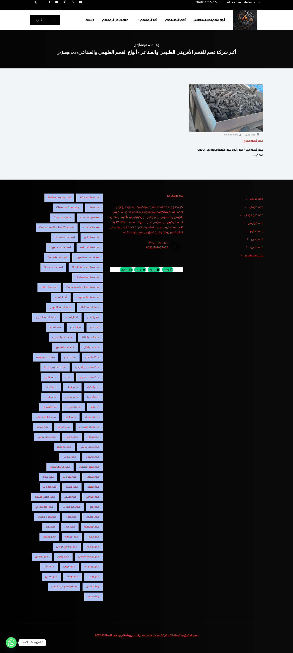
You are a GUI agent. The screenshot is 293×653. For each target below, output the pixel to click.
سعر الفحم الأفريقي (62, 337)
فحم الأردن (50, 397)
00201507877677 (206, 3)
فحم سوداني (70, 477)
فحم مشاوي (256, 231)
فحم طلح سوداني (253, 215)
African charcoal (89, 197)
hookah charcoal (65, 237)
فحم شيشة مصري (253, 140)
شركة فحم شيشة (45, 357)
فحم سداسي (69, 457)
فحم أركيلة (51, 387)
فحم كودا (71, 517)
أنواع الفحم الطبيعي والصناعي (209, 20)
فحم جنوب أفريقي (46, 437)
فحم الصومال (92, 417)
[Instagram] (65, 2)
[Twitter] (73, 2)
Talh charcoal (49, 287)
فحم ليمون (93, 536)
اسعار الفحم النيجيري (46, 317)
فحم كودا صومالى (46, 517)
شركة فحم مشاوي (89, 377)
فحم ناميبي (69, 566)
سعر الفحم (55, 327)
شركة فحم (70, 357)
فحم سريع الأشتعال (89, 467)
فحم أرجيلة (72, 387)
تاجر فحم (94, 327)
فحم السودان (50, 407)
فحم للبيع (51, 527)
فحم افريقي (256, 199)
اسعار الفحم (72, 317)
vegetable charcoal (87, 297)
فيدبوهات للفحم (254, 255)
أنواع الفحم (93, 317)
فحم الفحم (43, 427)
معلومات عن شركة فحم (115, 20)
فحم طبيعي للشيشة (45, 497)
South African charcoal (85, 267)
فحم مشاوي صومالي (88, 556)
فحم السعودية (74, 407)
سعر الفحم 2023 (90, 337)
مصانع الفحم (92, 586)
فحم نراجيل (93, 576)
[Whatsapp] (11, 642)
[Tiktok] (49, 2)
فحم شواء (48, 477)
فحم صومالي (256, 207)
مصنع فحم (93, 596)
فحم (68, 377)
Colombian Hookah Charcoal (56, 227)
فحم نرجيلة (72, 576)
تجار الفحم (75, 327)
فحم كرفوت (92, 517)
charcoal (94, 207)
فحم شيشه (72, 487)
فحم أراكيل (93, 387)
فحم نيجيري (256, 247)
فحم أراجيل (50, 377)
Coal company (62, 217)
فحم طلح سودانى (71, 507)
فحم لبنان (70, 527)
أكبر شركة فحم (148, 20)
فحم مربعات (71, 536)
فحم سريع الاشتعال (60, 467)
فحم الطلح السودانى (46, 417)
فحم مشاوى (49, 536)
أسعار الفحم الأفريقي (60, 307)
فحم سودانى (92, 477)
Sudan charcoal (53, 267)
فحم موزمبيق (92, 566)
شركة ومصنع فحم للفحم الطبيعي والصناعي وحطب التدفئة (135, 635)
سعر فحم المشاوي (65, 347)
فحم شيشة (93, 487)
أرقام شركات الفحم (175, 20)
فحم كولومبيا (91, 527)
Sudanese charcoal (87, 277)
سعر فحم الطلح (91, 347)
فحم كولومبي (255, 223)
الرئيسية (90, 20)
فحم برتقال (93, 437)
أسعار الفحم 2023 (90, 307)
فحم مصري (250, 135)
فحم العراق (64, 427)
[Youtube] (57, 2)
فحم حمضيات (92, 457)
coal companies (89, 217)
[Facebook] (81, 2)
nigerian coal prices (87, 257)
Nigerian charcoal (60, 247)
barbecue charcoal (59, 197)
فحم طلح (94, 507)
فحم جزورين (72, 437)
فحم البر (95, 407)
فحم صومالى (50, 487)
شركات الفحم (92, 357)
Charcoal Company (68, 207)
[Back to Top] (284, 646)
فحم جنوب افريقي (90, 447)
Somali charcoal (57, 257)
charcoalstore (231, 135)
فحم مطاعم (41, 556)
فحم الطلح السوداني (89, 427)
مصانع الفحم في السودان (64, 586)
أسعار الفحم (61, 297)
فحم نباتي (49, 566)
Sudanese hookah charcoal (82, 287)
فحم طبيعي (70, 497)
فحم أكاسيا (93, 397)
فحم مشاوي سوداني (66, 546)
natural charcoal (89, 247)
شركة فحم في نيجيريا (55, 367)
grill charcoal (91, 237)
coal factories (91, 227)
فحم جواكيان (64, 447)
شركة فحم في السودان (87, 367)
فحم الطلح (70, 417)
